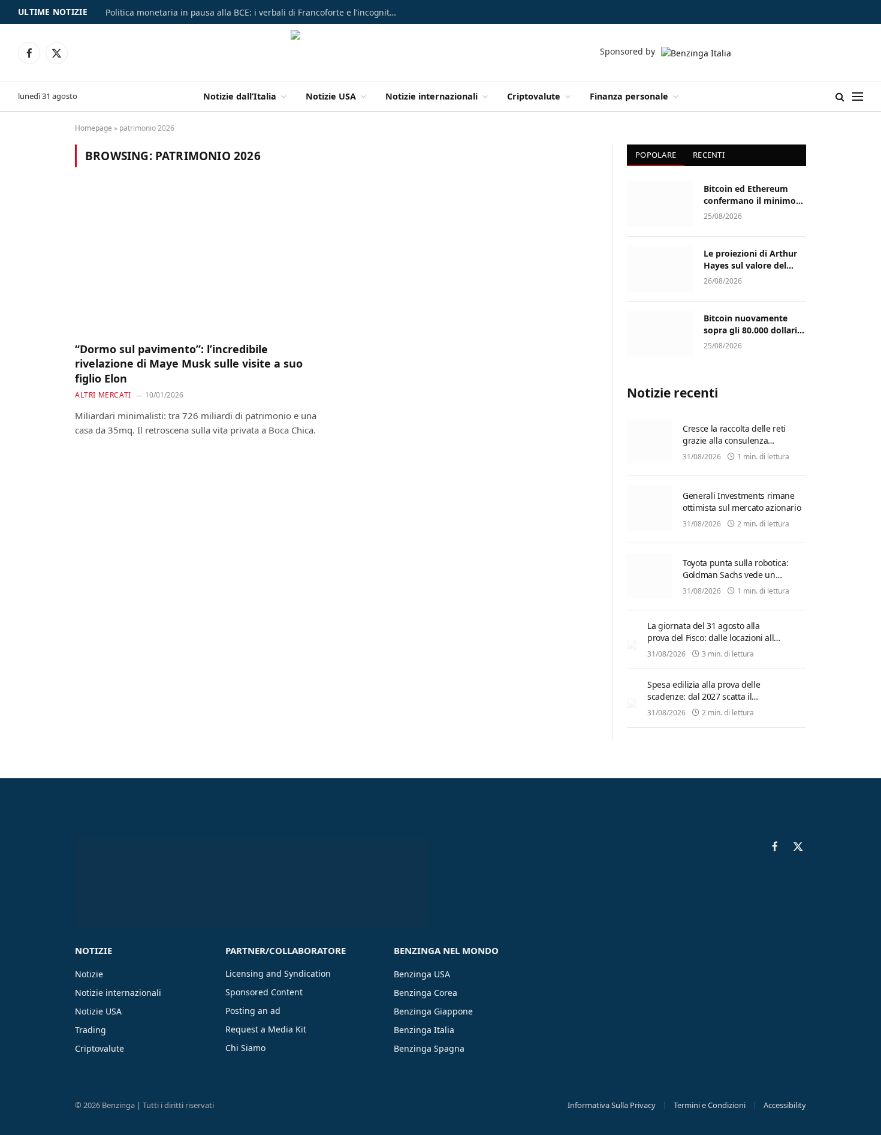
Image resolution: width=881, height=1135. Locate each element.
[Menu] (857, 96)
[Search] (840, 96)
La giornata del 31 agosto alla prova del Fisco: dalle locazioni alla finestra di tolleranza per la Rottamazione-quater (713, 643)
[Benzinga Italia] (441, 53)
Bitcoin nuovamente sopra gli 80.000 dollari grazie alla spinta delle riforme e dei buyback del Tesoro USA (750, 324)
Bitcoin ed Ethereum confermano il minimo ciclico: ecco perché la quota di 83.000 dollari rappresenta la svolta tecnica (750, 195)
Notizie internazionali (431, 96)
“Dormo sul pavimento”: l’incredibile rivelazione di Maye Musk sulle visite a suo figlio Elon (189, 364)
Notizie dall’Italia (239, 96)
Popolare (655, 154)
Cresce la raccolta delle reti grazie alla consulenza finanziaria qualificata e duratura (734, 446)
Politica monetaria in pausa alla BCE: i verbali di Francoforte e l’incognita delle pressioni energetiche (255, 12)
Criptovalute (533, 96)
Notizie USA (331, 96)
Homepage (93, 128)
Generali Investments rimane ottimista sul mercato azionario (742, 501)
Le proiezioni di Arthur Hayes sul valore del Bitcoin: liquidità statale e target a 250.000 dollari (755, 260)
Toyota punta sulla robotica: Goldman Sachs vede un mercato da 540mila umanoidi (740, 574)
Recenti (709, 154)
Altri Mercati (103, 395)
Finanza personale (629, 96)
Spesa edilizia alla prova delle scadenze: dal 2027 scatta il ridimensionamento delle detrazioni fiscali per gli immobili (710, 702)
